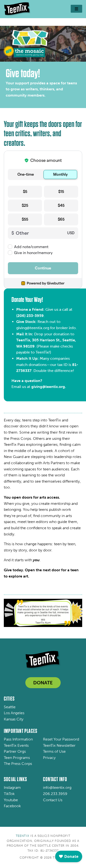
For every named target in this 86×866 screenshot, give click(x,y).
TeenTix (22, 836)
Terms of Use (54, 751)
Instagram (12, 787)
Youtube (11, 800)
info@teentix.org (57, 787)
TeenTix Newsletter (59, 745)
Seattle (10, 707)
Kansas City (13, 719)
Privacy (49, 757)
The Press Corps (18, 763)
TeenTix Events (16, 745)
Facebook (12, 806)
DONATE (43, 683)
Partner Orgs (15, 751)
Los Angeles (14, 713)
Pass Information (18, 739)
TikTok (9, 793)
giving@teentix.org (32, 328)
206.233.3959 (55, 793)
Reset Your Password (61, 739)
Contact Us (52, 800)
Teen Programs (17, 757)
